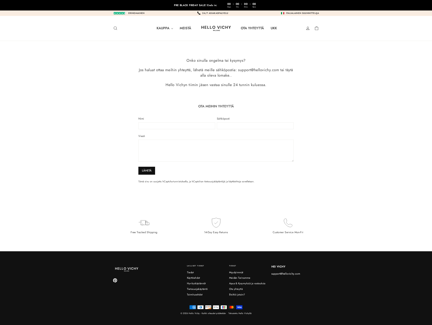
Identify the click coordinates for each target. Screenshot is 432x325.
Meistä (185, 28)
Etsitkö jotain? (237, 294)
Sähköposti (223, 119)
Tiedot (190, 272)
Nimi (141, 119)
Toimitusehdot (195, 294)
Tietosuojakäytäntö (197, 289)
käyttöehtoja (235, 181)
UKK (274, 28)
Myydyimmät (236, 272)
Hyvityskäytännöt (196, 283)
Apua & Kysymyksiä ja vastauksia (247, 283)
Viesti (141, 136)
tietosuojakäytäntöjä (214, 181)
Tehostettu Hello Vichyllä (239, 313)
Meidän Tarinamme (239, 278)
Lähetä (147, 170)
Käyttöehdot (193, 278)
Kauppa (163, 28)
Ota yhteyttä (252, 28)
